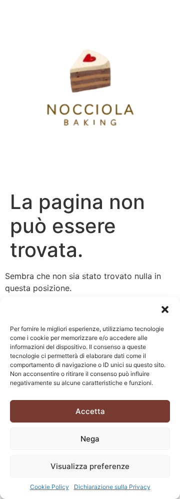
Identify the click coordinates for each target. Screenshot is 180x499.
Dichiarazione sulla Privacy (112, 486)
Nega (90, 439)
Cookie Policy (49, 486)
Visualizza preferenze (90, 466)
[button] (165, 309)
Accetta (90, 411)
